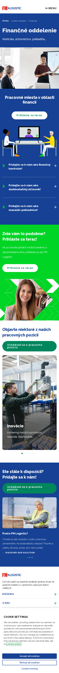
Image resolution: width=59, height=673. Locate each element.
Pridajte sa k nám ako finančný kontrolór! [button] (29, 166)
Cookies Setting (29, 668)
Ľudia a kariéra (18, 21)
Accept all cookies (29, 656)
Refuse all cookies (29, 662)
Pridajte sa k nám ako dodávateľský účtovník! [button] (25, 187)
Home (5, 21)
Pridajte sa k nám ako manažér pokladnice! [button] (23, 208)
